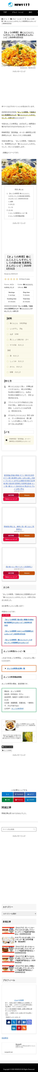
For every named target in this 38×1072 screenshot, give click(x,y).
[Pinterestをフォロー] (19, 1027)
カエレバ (22, 491)
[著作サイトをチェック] (8, 1022)
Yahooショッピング (11, 499)
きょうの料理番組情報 (17, 216)
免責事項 (5, 1038)
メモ (11, 207)
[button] (34, 829)
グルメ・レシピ (8, 746)
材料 (11, 201)
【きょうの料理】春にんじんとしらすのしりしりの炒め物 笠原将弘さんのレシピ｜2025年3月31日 (19, 196)
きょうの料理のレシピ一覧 (18, 213)
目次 (16, 189)
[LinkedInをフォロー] (13, 1027)
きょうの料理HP (18, 708)
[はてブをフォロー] (24, 1022)
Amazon (26, 495)
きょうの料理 (7, 750)
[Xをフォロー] (13, 1022)
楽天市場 (11, 495)
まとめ (10, 210)
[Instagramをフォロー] (29, 1022)
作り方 (12, 204)
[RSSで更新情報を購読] (24, 1027)
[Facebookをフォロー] (19, 1022)
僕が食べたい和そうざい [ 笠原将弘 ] (19, 567)
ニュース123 (19, 1000)
